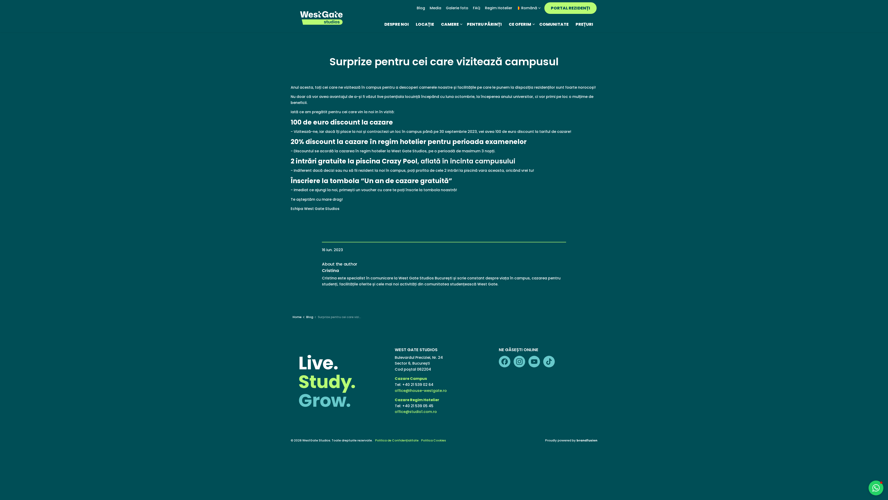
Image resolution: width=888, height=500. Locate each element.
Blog (421, 8)
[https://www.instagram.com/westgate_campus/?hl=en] (519, 361)
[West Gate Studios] (321, 17)
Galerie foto (457, 8)
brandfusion (587, 440)
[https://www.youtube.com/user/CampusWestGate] (534, 361)
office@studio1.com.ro (416, 411)
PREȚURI (584, 24)
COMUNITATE (554, 24)
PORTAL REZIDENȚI (570, 8)
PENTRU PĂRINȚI (484, 24)
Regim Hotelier (498, 8)
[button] (876, 488)
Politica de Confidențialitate (397, 440)
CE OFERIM (520, 24)
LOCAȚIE (425, 24)
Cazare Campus (411, 378)
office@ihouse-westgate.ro (421, 390)
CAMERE (450, 24)
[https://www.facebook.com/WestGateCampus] (504, 361)
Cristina (330, 270)
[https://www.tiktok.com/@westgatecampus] (549, 361)
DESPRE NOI (396, 24)
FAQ (476, 8)
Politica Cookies (433, 440)
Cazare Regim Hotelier (417, 400)
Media (435, 8)
